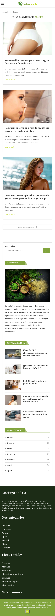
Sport (28, 471)
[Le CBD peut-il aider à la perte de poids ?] (13, 385)
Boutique (6, 570)
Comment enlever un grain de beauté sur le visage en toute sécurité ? (27, 129)
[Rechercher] (46, 250)
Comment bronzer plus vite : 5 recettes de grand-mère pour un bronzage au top (27, 197)
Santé (28, 465)
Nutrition (28, 454)
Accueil (5, 12)
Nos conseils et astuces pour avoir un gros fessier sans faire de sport (27, 62)
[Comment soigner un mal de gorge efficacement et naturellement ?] (13, 400)
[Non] (52, 607)
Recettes (28, 460)
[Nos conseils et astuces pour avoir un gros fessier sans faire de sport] (27, 38)
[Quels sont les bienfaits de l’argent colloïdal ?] (13, 369)
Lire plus (9, 79)
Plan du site (8, 585)
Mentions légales (10, 581)
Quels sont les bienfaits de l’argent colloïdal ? (35, 366)
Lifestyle (28, 443)
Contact (6, 578)
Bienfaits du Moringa (12, 574)
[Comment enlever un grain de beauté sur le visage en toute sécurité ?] (27, 106)
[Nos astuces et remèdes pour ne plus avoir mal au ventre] (13, 415)
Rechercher (10, 246)
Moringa (6, 567)
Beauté (28, 437)
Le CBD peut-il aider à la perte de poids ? (34, 382)
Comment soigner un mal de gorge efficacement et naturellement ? (36, 399)
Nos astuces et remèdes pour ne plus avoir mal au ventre (35, 414)
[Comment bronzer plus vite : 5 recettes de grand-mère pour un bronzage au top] (27, 173)
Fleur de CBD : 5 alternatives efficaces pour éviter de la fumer (35, 353)
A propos (6, 563)
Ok (27, 611)
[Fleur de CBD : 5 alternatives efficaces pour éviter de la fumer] (13, 354)
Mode (28, 449)
